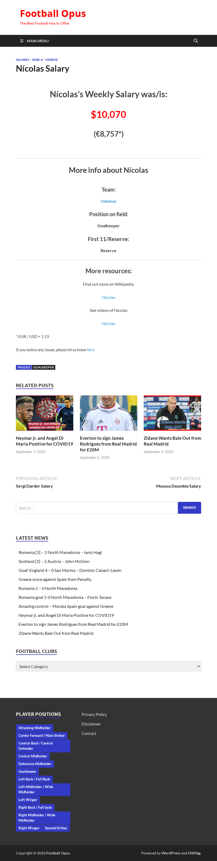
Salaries (22, 60)
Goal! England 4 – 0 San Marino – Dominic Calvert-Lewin (70, 570)
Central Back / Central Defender (36, 746)
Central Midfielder (33, 756)
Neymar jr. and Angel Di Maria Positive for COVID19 (44, 441)
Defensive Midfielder (35, 764)
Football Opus (53, 13)
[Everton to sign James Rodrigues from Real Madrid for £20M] (108, 414)
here (90, 349)
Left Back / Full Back (34, 779)
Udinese (52, 60)
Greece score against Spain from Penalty (55, 579)
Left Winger (28, 800)
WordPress (171, 853)
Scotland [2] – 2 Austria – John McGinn (54, 561)
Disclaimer (91, 723)
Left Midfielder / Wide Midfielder (36, 789)
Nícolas (108, 297)
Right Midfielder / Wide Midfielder (37, 817)
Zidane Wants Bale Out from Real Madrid (56, 633)
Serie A (37, 60)
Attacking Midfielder (35, 728)
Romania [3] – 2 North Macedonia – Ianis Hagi (60, 552)
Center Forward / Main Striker (42, 735)
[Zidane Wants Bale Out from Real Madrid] (172, 414)
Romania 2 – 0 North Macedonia (48, 588)
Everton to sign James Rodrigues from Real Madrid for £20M (108, 443)
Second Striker (56, 828)
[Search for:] (108, 508)
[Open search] (196, 41)
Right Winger (29, 828)
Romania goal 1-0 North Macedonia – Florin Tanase (65, 597)
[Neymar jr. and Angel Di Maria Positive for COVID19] (44, 414)
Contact (89, 733)
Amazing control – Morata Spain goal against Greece (66, 606)
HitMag (194, 853)
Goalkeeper (43, 367)
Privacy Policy (94, 714)
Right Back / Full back (35, 807)
